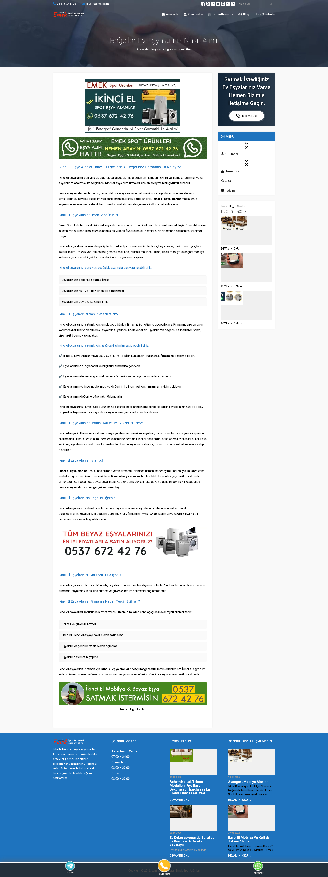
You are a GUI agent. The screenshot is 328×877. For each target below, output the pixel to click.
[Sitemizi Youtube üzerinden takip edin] (218, 4)
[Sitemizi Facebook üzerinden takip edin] (203, 4)
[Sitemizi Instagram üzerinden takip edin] (213, 4)
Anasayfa (143, 49)
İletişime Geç (249, 115)
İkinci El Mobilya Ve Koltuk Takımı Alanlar (248, 839)
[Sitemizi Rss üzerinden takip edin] (233, 4)
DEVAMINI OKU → (231, 248)
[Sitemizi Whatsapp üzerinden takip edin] (228, 4)
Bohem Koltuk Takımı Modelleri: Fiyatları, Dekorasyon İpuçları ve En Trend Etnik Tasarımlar (190, 787)
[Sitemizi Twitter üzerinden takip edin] (208, 4)
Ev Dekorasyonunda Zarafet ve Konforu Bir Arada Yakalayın (192, 841)
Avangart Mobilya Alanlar (248, 782)
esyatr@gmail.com (97, 3)
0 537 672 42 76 (66, 3)
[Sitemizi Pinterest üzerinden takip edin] (223, 4)
